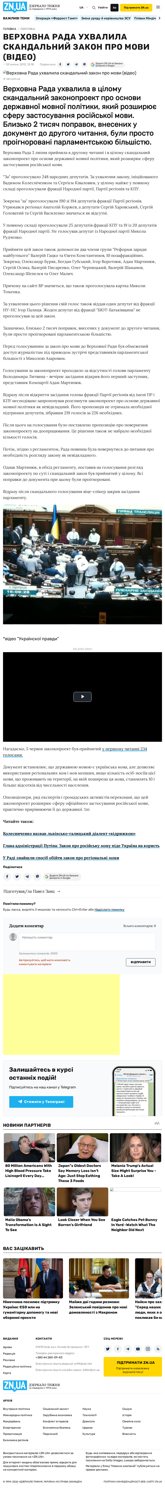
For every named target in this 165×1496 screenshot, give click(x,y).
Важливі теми (16, 18)
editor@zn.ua (91, 1370)
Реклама (9, 1360)
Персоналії (50, 1434)
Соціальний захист (56, 1409)
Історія (127, 1415)
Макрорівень (11, 1421)
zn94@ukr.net (83, 1363)
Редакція (9, 1353)
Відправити (141, 962)
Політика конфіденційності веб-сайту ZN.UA (133, 1481)
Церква (87, 1427)
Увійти (103, 7)
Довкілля (88, 1421)
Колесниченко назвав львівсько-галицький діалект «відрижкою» (69, 833)
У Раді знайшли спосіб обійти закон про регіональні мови (61, 857)
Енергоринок (12, 1427)
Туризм (127, 1427)
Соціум (127, 1409)
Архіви (7, 1347)
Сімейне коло (131, 1421)
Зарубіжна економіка (57, 1415)
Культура (88, 1434)
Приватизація (12, 1434)
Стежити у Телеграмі (44, 1102)
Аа (114, 7)
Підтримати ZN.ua (136, 7)
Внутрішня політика (16, 1409)
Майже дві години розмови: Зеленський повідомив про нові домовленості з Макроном (98, 1307)
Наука (86, 1409)
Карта (7, 1373)
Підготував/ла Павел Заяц (29, 891)
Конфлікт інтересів (55, 1421)
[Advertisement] (61, 1014)
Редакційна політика (17, 1366)
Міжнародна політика (17, 1415)
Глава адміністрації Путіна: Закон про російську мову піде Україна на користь (81, 845)
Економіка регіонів (15, 1440)
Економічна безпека (56, 1427)
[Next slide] (159, 18)
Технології (89, 1415)
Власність (129, 1434)
